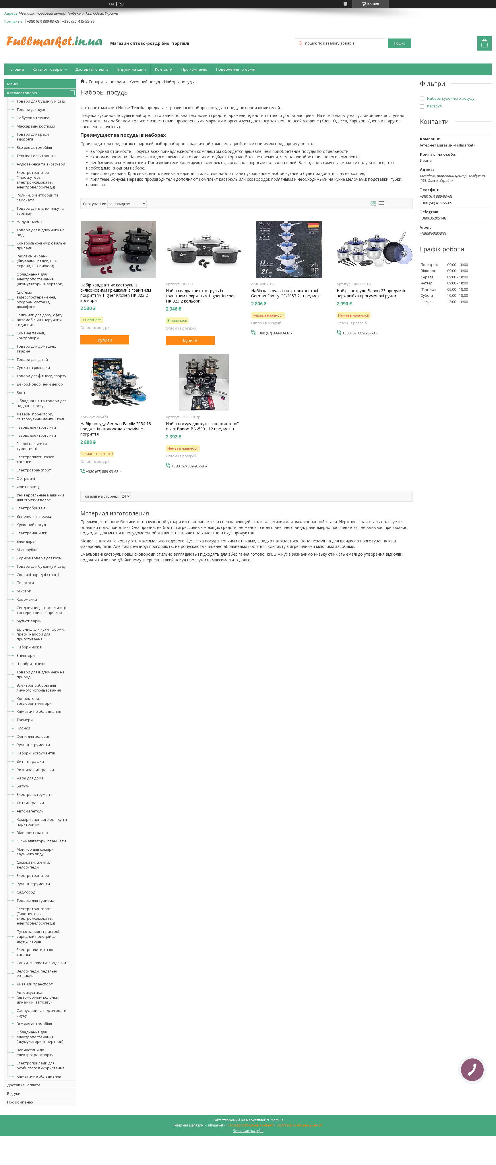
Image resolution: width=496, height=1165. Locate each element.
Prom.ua (277, 1120)
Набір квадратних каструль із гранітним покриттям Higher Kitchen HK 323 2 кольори (201, 296)
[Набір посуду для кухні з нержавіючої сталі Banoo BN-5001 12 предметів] (204, 382)
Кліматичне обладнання (39, 711)
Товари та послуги (106, 81)
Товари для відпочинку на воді (41, 232)
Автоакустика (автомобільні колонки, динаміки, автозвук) (38, 997)
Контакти (164, 69)
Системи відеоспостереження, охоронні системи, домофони (36, 299)
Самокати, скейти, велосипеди (33, 865)
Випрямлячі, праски (34, 516)
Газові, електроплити (36, 427)
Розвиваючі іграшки (35, 769)
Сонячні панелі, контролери (31, 335)
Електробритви (31, 508)
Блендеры (26, 541)
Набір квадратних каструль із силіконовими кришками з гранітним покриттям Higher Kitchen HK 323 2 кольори (115, 292)
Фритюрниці (28, 486)
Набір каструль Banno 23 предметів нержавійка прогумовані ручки (371, 293)
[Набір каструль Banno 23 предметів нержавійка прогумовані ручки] (375, 249)
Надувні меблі (29, 221)
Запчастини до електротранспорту (35, 1052)
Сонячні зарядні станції (38, 574)
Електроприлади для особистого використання (40, 1065)
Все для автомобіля (34, 147)
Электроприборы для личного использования (39, 688)
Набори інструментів (36, 753)
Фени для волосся (33, 736)
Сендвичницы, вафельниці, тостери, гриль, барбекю (42, 610)
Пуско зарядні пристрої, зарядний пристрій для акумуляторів (38, 936)
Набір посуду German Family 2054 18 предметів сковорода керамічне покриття (115, 429)
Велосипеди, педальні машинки (37, 973)
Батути (23, 786)
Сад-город (26, 892)
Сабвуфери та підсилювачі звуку (41, 1013)
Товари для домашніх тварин (36, 349)
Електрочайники (32, 533)
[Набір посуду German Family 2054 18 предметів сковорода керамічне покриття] (118, 382)
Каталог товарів (48, 69)
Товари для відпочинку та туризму (40, 211)
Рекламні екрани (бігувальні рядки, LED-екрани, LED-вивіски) (37, 260)
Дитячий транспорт (35, 984)
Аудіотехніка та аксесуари (41, 164)
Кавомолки (27, 599)
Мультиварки (29, 620)
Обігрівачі (26, 478)
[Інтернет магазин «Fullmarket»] (54, 39)
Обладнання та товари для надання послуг (41, 403)
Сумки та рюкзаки (33, 367)
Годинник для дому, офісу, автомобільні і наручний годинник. (40, 319)
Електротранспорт (34, 470)
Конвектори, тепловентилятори (34, 701)
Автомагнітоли (30, 811)
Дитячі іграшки (30, 761)
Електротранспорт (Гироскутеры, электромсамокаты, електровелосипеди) (36, 180)
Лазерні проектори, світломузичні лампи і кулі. (41, 416)
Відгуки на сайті (131, 69)
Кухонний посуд (31, 524)
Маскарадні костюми (36, 126)
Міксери (24, 591)
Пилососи (25, 582)
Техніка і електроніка (36, 155)
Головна (16, 69)
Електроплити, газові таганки (36, 459)
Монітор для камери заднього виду (35, 852)
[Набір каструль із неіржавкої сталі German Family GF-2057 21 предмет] (289, 249)
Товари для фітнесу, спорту (41, 375)
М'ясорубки (27, 549)
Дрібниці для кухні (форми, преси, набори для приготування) (41, 634)
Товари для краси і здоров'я (34, 137)
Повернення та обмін (235, 69)
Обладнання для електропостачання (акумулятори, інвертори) (40, 278)
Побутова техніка (33, 117)
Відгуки (13, 1093)
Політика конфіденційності (299, 1125)
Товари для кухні (32, 109)
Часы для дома (30, 778)
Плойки (23, 728)
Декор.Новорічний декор (40, 384)
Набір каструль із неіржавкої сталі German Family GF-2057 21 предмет (285, 293)
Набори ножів (29, 647)
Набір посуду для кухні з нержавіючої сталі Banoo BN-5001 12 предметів (202, 426)
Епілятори (26, 655)
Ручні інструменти (33, 744)
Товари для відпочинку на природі (41, 674)
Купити (105, 340)
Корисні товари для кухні (39, 558)
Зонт (21, 392)
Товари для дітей (32, 359)
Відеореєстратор (32, 832)
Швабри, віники (31, 663)
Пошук (399, 43)
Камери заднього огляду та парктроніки (42, 822)
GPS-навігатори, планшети (41, 841)
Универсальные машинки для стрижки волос (40, 497)
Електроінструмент (34, 794)
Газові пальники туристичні (32, 446)
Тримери (25, 719)
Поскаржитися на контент (251, 1125)
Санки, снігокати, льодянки (41, 962)
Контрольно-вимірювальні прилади (41, 245)
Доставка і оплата (91, 69)
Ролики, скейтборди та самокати (38, 197)
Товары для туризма (35, 900)
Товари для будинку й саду (41, 101)
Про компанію (194, 69)
